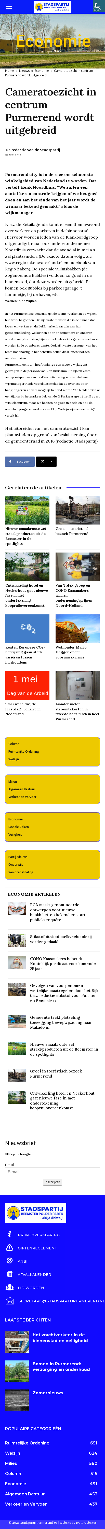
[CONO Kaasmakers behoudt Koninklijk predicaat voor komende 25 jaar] (17, 962)
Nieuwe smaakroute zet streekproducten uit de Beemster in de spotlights (25, 536)
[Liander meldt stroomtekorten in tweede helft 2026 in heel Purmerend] (78, 685)
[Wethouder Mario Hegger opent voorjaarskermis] (78, 628)
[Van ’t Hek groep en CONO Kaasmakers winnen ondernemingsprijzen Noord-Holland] (78, 567)
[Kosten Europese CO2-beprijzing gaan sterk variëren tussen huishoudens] (27, 628)
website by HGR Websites (78, 1522)
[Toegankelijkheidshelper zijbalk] (99, 6)
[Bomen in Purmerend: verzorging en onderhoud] (17, 1371)
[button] (9, 7)
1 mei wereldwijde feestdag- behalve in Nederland (23, 709)
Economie (42, 70)
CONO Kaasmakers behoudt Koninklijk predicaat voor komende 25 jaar (63, 963)
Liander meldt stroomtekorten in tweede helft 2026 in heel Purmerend (77, 711)
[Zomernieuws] (17, 1400)
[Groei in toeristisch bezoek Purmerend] (78, 510)
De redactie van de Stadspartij (33, 149)
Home (9, 70)
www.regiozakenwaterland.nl (33, 262)
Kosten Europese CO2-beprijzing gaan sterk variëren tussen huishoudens (25, 655)
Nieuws (24, 70)
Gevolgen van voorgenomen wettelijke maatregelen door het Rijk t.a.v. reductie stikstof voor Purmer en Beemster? (64, 993)
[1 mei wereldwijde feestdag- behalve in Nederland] (27, 685)
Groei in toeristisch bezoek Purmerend (72, 531)
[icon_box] (32, 1234)
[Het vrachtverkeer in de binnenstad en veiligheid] (17, 1342)
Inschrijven (52, 1182)
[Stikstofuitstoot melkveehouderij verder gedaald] (17, 940)
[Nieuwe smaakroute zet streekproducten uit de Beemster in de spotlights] (27, 510)
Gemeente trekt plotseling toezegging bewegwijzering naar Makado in (61, 1022)
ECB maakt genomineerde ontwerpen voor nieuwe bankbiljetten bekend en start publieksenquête (58, 912)
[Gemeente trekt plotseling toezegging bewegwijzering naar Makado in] (17, 1021)
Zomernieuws (48, 1392)
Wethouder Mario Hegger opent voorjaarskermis (71, 652)
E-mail (9, 1165)
